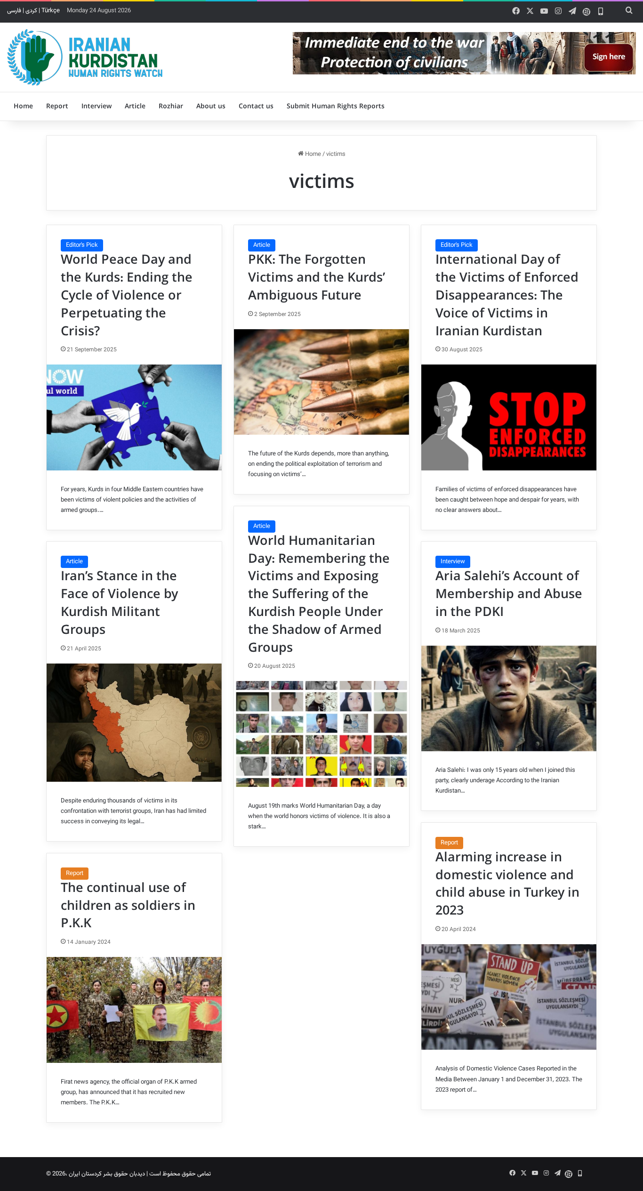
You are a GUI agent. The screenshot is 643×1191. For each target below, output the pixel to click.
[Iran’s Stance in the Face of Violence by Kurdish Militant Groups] (134, 723)
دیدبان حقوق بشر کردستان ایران (107, 1174)
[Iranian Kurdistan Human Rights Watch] (84, 57)
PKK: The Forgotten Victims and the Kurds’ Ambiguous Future (316, 278)
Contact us (256, 106)
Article (135, 106)
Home (23, 106)
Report (57, 106)
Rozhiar (171, 106)
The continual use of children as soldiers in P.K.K (128, 906)
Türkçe (50, 11)
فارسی (14, 11)
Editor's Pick (82, 245)
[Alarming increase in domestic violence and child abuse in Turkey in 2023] (508, 997)
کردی (31, 11)
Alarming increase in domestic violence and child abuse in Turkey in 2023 (507, 884)
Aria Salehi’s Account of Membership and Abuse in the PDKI (508, 594)
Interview (96, 106)
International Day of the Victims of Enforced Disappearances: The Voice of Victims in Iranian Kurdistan (507, 295)
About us (210, 106)
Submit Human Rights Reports (336, 106)
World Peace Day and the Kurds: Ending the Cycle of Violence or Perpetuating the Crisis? (127, 295)
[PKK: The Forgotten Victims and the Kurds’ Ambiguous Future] (321, 382)
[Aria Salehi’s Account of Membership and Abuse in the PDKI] (508, 698)
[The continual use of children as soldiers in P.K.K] (134, 1009)
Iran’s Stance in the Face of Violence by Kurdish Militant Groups (119, 603)
